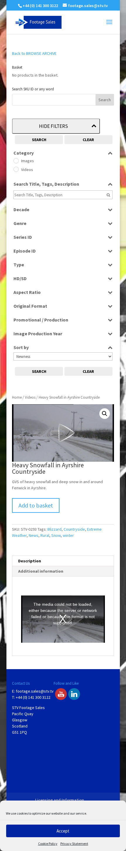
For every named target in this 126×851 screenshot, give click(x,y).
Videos (30, 397)
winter (68, 535)
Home (17, 397)
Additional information (40, 571)
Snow (56, 535)
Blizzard (54, 529)
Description (29, 561)
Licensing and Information (59, 800)
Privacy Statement (74, 843)
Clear (88, 139)
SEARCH (39, 139)
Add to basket (35, 505)
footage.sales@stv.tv (35, 691)
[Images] (15, 160)
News (33, 535)
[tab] (63, 561)
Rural (44, 535)
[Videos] (15, 169)
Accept (63, 831)
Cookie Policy (47, 843)
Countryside (74, 529)
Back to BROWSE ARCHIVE (34, 53)
